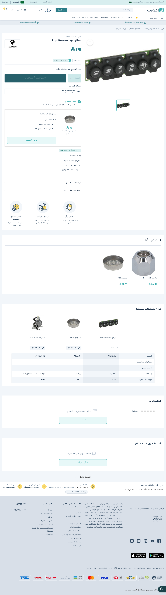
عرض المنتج (31, 140)
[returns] (16, 207)
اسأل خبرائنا (83, 463)
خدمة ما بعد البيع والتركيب (71, 535)
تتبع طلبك (33, 2)
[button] (18, 2)
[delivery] (43, 207)
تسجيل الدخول (16, 10)
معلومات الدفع (75, 527)
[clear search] (68, 10)
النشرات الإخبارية (47, 521)
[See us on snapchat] (133, 541)
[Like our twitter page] (154, 541)
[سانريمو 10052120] (113, 269)
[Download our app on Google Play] (156, 556)
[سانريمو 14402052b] (143, 269)
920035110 (82, 488)
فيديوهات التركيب (74, 542)
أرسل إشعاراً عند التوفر (35, 78)
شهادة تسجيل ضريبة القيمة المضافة (42, 529)
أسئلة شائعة (47, 2)
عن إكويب (49, 510)
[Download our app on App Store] (138, 556)
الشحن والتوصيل (74, 524)
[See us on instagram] (147, 541)
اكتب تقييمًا (83, 420)
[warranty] (69, 207)
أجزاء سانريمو (121, 29)
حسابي (78, 513)
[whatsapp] (162, 589)
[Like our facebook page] (160, 541)
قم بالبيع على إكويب (18, 510)
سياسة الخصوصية (46, 525)
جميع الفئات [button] (153, 18)
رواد (79, 520)
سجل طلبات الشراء (73, 516)
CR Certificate (48, 535)
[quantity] (74, 78)
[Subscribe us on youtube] (140, 541)
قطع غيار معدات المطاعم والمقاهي (142, 29)
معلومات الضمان (74, 531)
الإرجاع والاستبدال (74, 538)
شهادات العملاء (47, 514)
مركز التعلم (77, 546)
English (5, 2)
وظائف (50, 517)
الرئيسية (161, 29)
